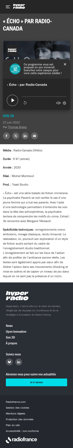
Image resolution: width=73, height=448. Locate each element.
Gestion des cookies (17, 407)
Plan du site (13, 425)
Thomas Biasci (17, 127)
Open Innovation (16, 332)
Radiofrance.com (16, 402)
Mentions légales (15, 413)
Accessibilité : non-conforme (22, 431)
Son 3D (10, 337)
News (9, 326)
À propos (11, 343)
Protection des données (19, 419)
